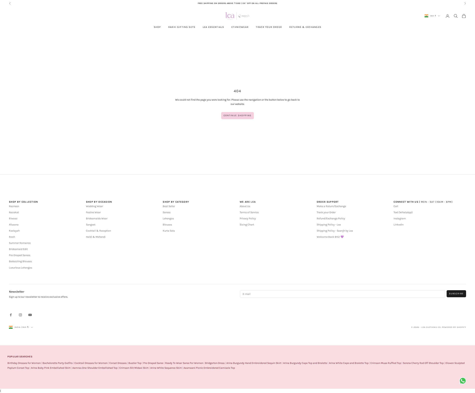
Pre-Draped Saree (153, 363)
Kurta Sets (169, 230)
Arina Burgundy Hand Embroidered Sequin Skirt (253, 363)
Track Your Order (269, 27)
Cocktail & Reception (98, 230)
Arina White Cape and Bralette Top (348, 363)
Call (396, 206)
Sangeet (90, 224)
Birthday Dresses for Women (24, 363)
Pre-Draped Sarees (19, 255)
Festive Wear (93, 212)
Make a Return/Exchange (331, 206)
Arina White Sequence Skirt (166, 367)
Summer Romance (20, 243)
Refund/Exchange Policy (331, 218)
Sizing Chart (247, 224)
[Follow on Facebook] (11, 315)
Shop (157, 27)
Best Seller (169, 206)
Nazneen (14, 206)
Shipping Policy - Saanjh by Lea (335, 230)
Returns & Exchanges (305, 27)
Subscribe (456, 293)
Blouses (167, 224)
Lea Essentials (213, 27)
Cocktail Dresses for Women (90, 363)
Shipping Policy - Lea (329, 224)
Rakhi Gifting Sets (181, 27)
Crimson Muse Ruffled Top (385, 363)
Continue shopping (238, 115)
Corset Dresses (118, 363)
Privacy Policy (248, 218)
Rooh (12, 236)
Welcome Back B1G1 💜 (330, 236)
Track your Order (326, 212)
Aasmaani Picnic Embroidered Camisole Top (209, 367)
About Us (245, 206)
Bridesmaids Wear (96, 218)
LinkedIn (399, 224)
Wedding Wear (94, 206)
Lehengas (168, 218)
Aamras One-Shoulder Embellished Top (94, 367)
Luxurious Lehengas (20, 267)
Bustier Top (134, 363)
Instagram (400, 218)
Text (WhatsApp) (403, 212)
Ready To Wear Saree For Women (184, 363)
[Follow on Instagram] (20, 315)
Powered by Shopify (454, 327)
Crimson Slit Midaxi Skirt (133, 367)
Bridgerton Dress (215, 363)
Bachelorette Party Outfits (57, 363)
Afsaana (14, 224)
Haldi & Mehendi (96, 236)
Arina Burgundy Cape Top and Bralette (305, 363)
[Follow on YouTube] (30, 315)
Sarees (167, 212)
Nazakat (14, 212)
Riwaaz (13, 218)
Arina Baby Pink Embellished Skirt (51, 367)
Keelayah (14, 230)
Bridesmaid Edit (18, 249)
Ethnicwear (239, 27)
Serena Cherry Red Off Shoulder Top (423, 363)
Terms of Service (249, 212)
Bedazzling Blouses (20, 261)
